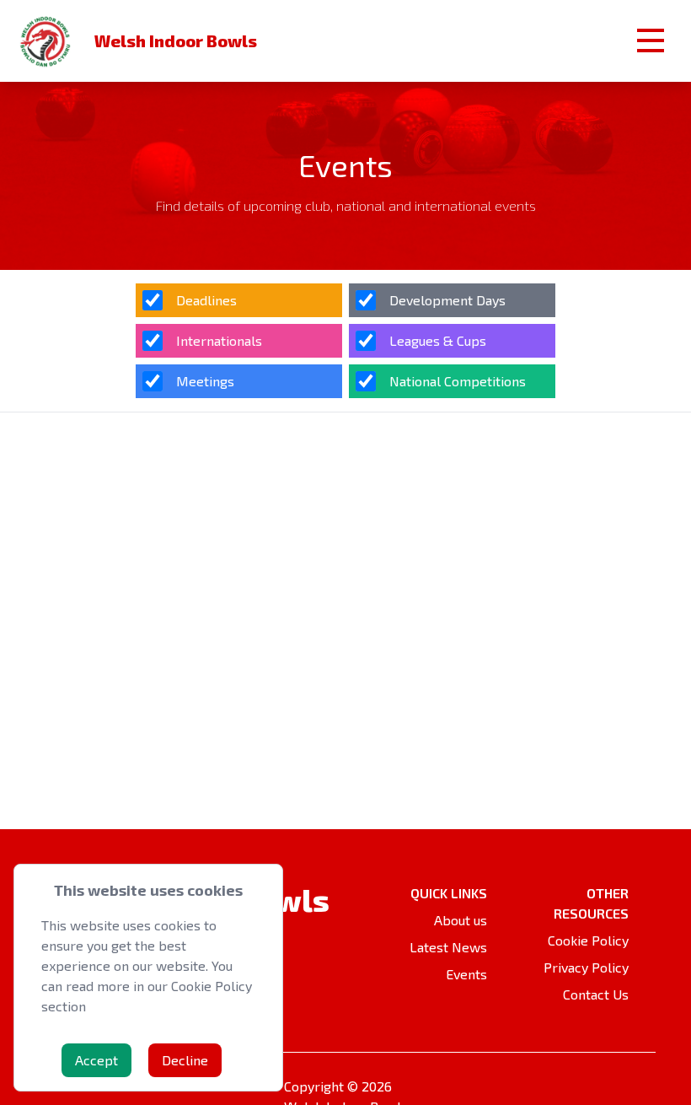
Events (466, 974)
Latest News (448, 947)
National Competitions (457, 381)
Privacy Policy (586, 967)
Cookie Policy (588, 940)
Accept (96, 1060)
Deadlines (206, 300)
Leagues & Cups (437, 340)
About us (460, 920)
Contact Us (596, 994)
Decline (185, 1060)
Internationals (219, 340)
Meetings (205, 381)
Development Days (447, 300)
